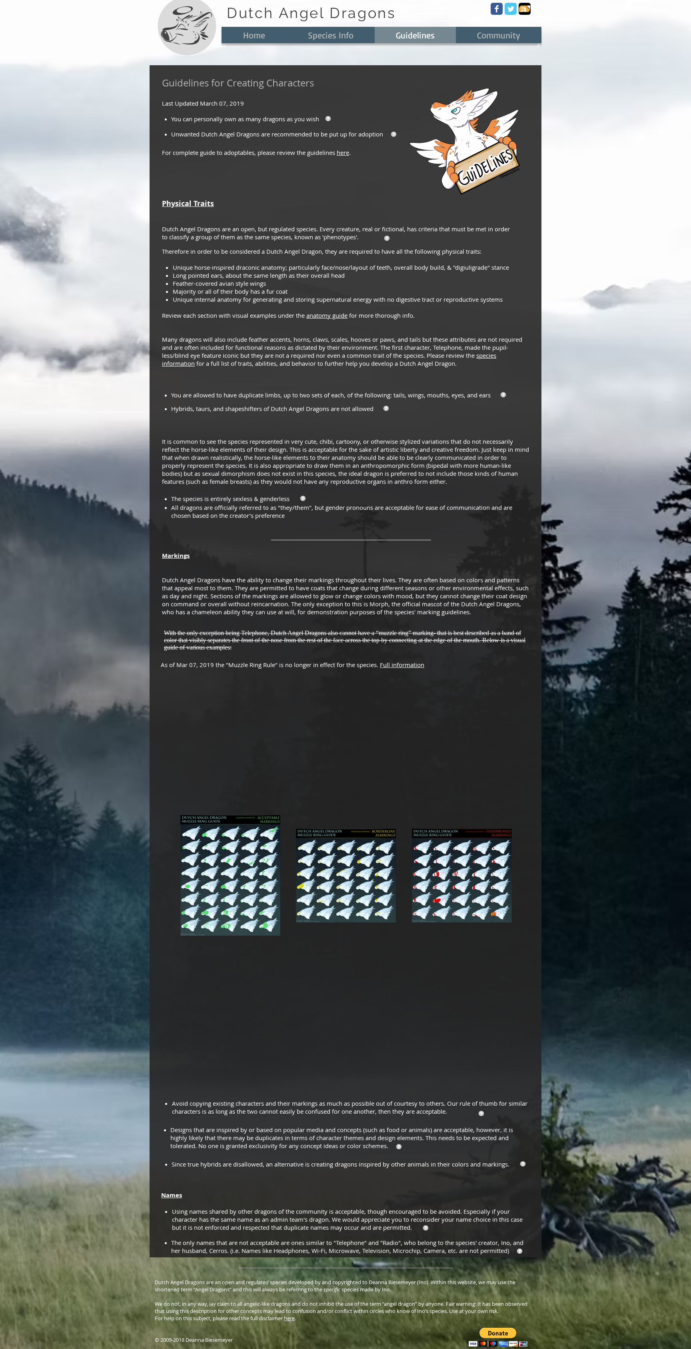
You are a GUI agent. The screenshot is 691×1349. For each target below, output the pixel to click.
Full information (402, 665)
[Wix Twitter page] (511, 9)
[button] (498, 1337)
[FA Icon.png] (525, 9)
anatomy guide (326, 315)
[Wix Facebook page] (497, 9)
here (343, 152)
